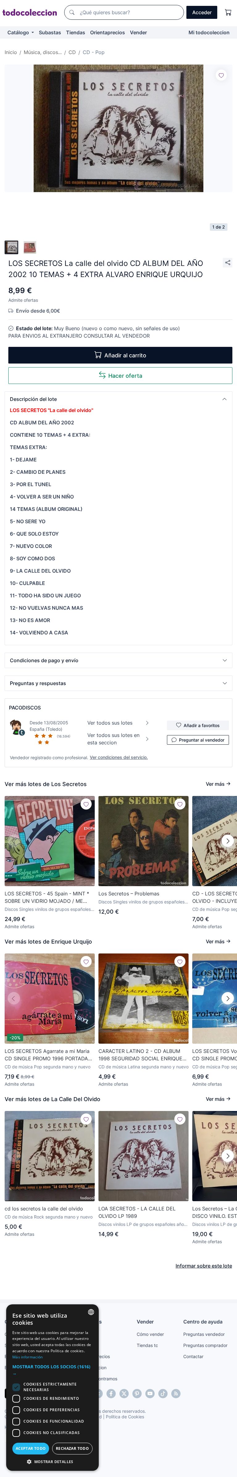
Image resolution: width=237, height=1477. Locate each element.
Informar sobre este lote (204, 1266)
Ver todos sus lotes (109, 723)
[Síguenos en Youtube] (150, 1393)
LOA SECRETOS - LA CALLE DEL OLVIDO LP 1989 (137, 1212)
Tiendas (75, 32)
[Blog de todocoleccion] (176, 1393)
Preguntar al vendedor (201, 740)
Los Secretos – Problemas (128, 893)
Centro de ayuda (202, 1322)
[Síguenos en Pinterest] (137, 1393)
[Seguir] (221, 75)
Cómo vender (150, 1334)
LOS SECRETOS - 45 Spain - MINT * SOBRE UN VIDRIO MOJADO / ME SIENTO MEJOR (47, 897)
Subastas (50, 32)
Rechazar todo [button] (72, 1448)
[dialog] (52, 1387)
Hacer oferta (125, 375)
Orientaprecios (107, 32)
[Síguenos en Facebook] (111, 1393)
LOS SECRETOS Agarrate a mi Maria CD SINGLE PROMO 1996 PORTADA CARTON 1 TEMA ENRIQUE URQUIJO (48, 1055)
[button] (118, 399)
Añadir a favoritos (202, 725)
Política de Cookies (125, 1416)
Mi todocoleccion (209, 32)
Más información (27, 1357)
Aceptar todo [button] (31, 1448)
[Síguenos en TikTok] (163, 1393)
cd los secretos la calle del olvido (44, 1209)
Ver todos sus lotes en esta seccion (113, 739)
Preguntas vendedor (204, 1334)
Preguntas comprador (205, 1345)
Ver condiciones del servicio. (119, 757)
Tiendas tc (147, 1345)
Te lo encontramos (98, 1378)
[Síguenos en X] (124, 1393)
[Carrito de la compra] (228, 12)
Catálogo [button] (18, 32)
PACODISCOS (25, 708)
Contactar (193, 1356)
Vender (138, 32)
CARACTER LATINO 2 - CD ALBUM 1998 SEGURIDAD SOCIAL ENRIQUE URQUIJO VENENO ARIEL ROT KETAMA (140, 1055)
